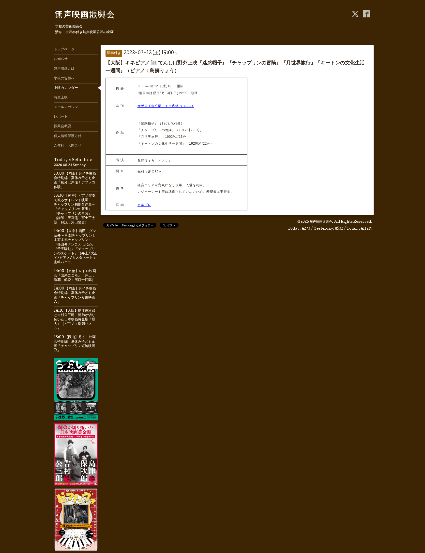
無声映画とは (64, 69)
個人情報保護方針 (67, 136)
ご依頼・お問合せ (67, 146)
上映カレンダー (66, 88)
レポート (61, 117)
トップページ (64, 50)
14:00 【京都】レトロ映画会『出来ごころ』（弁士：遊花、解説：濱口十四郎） (75, 275)
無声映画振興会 (321, 222)
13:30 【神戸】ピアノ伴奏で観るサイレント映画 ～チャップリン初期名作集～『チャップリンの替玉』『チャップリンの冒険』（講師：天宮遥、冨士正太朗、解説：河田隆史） (74, 209)
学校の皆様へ (64, 79)
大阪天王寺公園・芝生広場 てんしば (165, 106)
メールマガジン (66, 107)
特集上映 (61, 98)
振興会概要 (62, 126)
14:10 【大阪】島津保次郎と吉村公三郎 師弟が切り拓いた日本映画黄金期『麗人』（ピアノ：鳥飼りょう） (74, 320)
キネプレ (144, 205)
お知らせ (61, 59)
